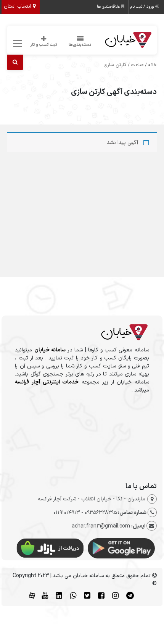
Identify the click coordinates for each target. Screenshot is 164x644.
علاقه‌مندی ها (109, 6)
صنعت (137, 64)
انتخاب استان (18, 6)
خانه (152, 64)
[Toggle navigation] (16, 43)
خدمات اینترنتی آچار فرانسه (47, 382)
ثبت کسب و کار (43, 45)
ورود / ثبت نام (142, 6)
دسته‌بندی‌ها (80, 45)
